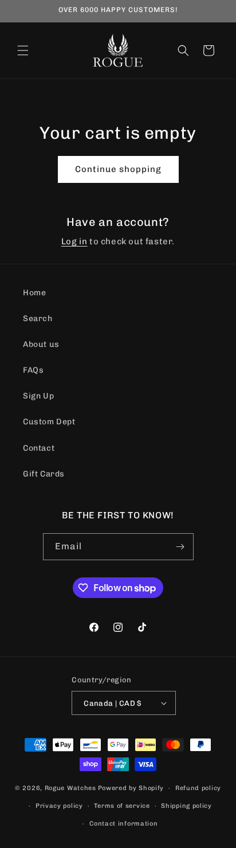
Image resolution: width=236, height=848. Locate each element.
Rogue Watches (70, 788)
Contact (38, 448)
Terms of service (122, 806)
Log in (74, 241)
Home (34, 293)
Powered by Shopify (131, 788)
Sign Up (38, 396)
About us (41, 344)
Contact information (123, 823)
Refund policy (198, 788)
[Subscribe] (180, 546)
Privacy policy (59, 806)
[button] (23, 50)
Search (38, 318)
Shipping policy (186, 806)
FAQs (33, 370)
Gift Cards (44, 474)
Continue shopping (118, 169)
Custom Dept (49, 422)
